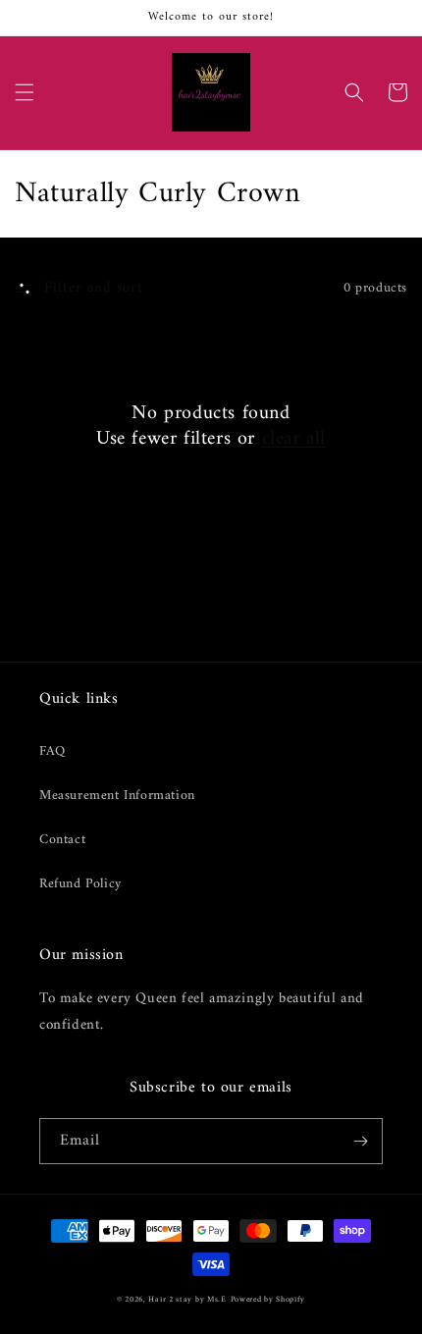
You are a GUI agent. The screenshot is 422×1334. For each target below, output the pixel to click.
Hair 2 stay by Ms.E (187, 1300)
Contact (62, 839)
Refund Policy (80, 884)
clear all (294, 440)
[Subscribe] (360, 1141)
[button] (24, 92)
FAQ (52, 751)
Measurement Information (117, 795)
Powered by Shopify (268, 1300)
